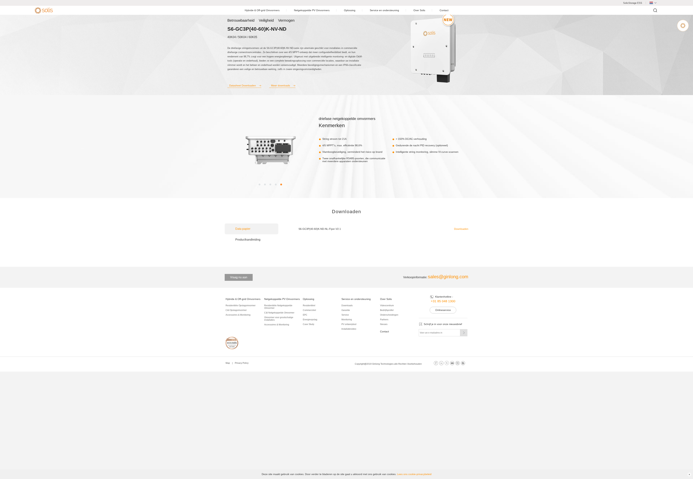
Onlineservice (443, 310)
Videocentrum (387, 305)
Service (345, 315)
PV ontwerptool (348, 324)
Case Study (308, 324)
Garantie (345, 310)
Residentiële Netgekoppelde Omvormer (278, 306)
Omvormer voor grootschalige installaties (278, 318)
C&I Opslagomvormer (236, 310)
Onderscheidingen (389, 315)
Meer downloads (280, 85)
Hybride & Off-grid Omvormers (262, 10)
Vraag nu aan (238, 277)
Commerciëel (309, 310)
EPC (305, 315)
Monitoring (346, 319)
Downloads (347, 305)
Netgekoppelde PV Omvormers (312, 10)
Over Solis (419, 10)
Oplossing (349, 10)
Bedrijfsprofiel (387, 310)
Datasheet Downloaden (242, 85)
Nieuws (383, 324)
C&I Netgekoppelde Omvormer (279, 312)
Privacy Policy (242, 363)
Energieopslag (310, 319)
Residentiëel (309, 305)
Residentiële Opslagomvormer (241, 305)
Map (228, 363)
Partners (384, 319)
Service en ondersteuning (384, 10)
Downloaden (461, 228)
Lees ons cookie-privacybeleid (414, 474)
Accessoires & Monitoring (238, 315)
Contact (444, 10)
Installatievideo (348, 329)
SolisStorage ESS (632, 3)
